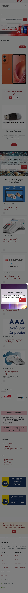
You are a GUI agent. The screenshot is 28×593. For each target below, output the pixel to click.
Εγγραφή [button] (22, 300)
